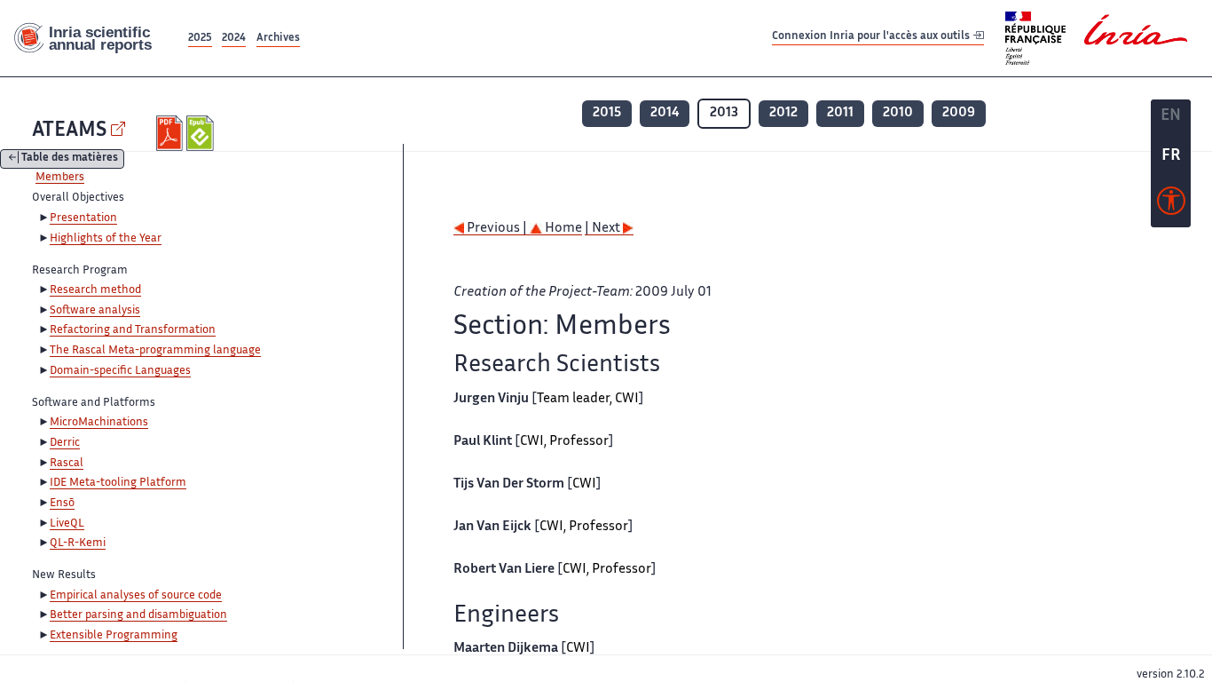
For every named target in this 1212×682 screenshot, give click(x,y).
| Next (604, 228)
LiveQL (67, 524)
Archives (278, 39)
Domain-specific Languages (120, 371)
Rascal (66, 463)
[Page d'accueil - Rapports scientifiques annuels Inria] (92, 38)
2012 (783, 113)
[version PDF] (171, 133)
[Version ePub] (201, 133)
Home (562, 228)
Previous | (497, 228)
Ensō (62, 503)
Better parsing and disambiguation (138, 615)
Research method (95, 290)
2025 (200, 39)
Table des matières (69, 159)
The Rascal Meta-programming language (155, 350)
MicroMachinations (99, 422)
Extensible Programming (113, 635)
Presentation (83, 218)
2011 (840, 113)
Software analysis (95, 310)
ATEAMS (69, 131)
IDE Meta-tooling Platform (118, 483)
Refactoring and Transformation (133, 330)
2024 (234, 39)
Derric (65, 443)
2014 (664, 113)
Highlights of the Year (105, 239)
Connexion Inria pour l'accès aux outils (872, 38)
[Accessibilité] (1171, 205)
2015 (607, 113)
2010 (898, 113)
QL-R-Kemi (78, 543)
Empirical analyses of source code (136, 596)
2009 (958, 113)
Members (59, 177)
